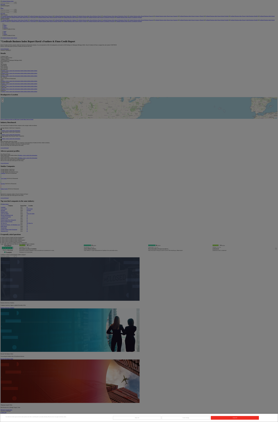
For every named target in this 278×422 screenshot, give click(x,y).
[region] (139, 418)
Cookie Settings (186, 417)
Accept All (235, 417)
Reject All (137, 417)
